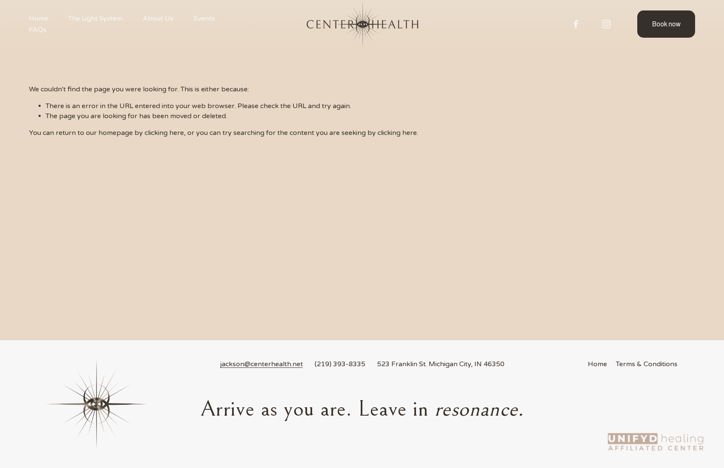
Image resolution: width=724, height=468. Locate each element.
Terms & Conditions (646, 364)
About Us (158, 18)
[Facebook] (576, 24)
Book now (666, 24)
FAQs (38, 30)
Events (204, 18)
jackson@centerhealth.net (261, 364)
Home (38, 18)
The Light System (95, 18)
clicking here (164, 133)
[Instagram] (606, 24)
